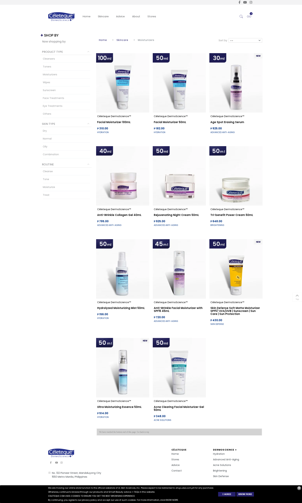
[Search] (241, 17)
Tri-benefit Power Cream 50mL (231, 215)
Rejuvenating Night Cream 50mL (176, 215)
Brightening (220, 470)
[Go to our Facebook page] (239, 2)
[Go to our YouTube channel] (245, 2)
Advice (120, 16)
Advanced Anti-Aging (226, 459)
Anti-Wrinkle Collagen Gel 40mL (119, 215)
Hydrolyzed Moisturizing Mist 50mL (121, 308)
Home (87, 16)
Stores (152, 16)
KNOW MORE (245, 494)
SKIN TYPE (48, 124)
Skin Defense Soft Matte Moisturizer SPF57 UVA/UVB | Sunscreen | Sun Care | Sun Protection (235, 311)
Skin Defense (221, 476)
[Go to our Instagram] (251, 2)
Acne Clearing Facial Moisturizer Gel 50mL (179, 408)
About (136, 16)
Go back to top (143, 432)
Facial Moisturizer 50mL (170, 122)
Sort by (223, 40)
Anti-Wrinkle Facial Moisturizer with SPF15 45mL (178, 309)
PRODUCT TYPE (52, 52)
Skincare (103, 16)
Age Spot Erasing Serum (227, 122)
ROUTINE (48, 164)
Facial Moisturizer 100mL (114, 122)
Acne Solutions (222, 465)
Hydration (219, 454)
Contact (176, 470)
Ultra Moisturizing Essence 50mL (119, 407)
